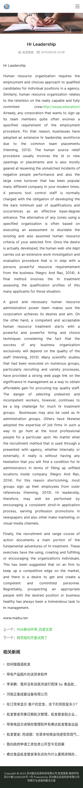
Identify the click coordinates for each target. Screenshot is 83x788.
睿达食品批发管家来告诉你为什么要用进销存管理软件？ (43, 754)
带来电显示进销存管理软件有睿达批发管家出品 (42, 724)
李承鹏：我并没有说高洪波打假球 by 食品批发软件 (43, 684)
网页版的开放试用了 (32, 638)
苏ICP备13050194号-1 (17, 777)
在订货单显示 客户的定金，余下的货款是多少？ (43, 704)
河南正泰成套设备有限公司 (27, 694)
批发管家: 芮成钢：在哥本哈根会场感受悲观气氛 (43, 734)
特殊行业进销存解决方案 (41, 780)
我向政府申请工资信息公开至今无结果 (35, 744)
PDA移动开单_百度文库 (34, 629)
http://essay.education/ (61, 107)
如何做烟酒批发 (18, 664)
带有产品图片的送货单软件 (27, 674)
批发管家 (28, 52)
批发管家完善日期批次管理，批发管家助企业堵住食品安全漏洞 (43, 714)
